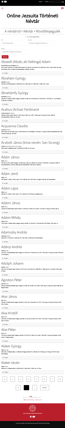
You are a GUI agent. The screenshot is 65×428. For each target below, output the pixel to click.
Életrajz (3, 48)
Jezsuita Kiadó (30, 400)
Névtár (28, 31)
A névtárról (13, 31)
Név (2, 40)
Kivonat (30, 40)
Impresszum (38, 400)
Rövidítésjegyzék (48, 31)
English (47, 1)
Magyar (40, 1)
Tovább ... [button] (6, 73)
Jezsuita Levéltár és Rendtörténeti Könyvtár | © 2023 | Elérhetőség (32, 423)
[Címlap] (2, 8)
